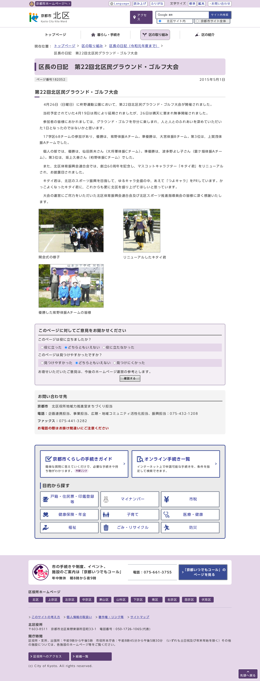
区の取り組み (92, 45)
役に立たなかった (120, 347)
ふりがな (157, 3)
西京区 (189, 599)
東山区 (104, 599)
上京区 (53, 599)
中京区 (87, 599)
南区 (155, 599)
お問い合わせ (221, 3)
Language (121, 3)
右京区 (172, 599)
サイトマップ (140, 617)
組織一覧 (82, 656)
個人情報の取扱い (79, 617)
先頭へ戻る (248, 675)
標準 (192, 3)
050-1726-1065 (129, 629)
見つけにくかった (131, 362)
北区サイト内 (176, 21)
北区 (35, 599)
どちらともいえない (84, 347)
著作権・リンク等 (111, 617)
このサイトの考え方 (46, 617)
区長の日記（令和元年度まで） (134, 45)
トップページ (65, 45)
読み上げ (140, 3)
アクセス (142, 17)
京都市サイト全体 (213, 21)
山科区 (121, 599)
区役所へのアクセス (47, 656)
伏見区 (206, 599)
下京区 (138, 599)
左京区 (70, 599)
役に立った (53, 347)
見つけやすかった (58, 362)
